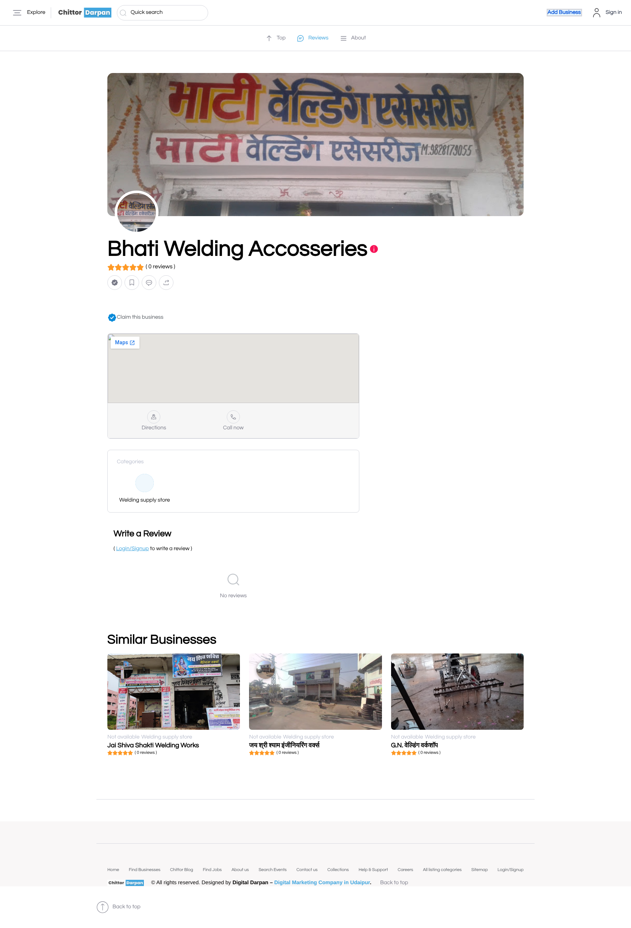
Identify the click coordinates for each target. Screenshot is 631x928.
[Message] (149, 283)
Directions (154, 428)
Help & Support (373, 869)
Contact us (307, 869)
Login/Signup (510, 869)
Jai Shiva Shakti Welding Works (153, 745)
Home (113, 869)
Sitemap (479, 869)
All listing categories (442, 869)
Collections (338, 869)
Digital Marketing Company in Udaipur (322, 883)
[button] (114, 283)
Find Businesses (144, 869)
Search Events (273, 869)
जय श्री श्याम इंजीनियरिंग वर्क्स (284, 745)
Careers (405, 869)
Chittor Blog (181, 869)
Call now (233, 428)
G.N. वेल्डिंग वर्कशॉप (414, 745)
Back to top (394, 883)
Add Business (564, 12)
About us (240, 869)
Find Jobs (212, 869)
